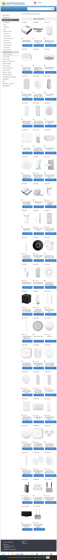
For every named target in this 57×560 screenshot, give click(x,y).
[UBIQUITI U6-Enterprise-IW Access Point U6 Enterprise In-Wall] (26, 144)
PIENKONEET (6, 79)
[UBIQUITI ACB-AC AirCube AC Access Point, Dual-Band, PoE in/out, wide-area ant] (26, 305)
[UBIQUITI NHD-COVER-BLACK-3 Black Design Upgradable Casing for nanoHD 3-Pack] (38, 252)
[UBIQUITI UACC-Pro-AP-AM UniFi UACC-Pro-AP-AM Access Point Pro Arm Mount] (49, 171)
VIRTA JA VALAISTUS (7, 68)
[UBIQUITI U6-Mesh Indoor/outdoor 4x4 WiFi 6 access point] (49, 386)
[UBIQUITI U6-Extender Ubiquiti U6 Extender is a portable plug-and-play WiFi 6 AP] (38, 359)
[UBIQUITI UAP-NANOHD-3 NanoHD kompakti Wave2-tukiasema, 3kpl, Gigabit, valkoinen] (49, 440)
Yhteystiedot (24, 543)
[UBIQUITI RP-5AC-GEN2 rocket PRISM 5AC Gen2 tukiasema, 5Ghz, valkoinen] (49, 413)
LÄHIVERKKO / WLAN (7, 20)
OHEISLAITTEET (6, 17)
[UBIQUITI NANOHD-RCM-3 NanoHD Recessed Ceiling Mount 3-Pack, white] (38, 37)
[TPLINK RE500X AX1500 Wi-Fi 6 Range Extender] (38, 225)
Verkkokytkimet (7, 43)
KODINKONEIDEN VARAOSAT (9, 77)
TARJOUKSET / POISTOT (8, 83)
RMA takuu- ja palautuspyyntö (9, 549)
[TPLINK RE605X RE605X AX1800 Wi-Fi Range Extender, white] (26, 278)
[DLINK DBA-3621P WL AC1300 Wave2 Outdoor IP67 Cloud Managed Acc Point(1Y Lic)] (38, 144)
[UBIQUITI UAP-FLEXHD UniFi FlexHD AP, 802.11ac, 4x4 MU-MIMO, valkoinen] (38, 386)
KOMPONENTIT (6, 15)
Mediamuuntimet (7, 31)
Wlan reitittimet (7, 50)
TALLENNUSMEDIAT (7, 74)
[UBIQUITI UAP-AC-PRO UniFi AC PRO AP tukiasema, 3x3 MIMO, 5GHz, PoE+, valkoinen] (38, 90)
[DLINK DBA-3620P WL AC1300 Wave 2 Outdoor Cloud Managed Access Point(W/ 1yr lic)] (38, 117)
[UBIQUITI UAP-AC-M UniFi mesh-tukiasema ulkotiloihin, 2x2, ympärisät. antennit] (26, 332)
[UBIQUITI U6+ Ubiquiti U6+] (49, 332)
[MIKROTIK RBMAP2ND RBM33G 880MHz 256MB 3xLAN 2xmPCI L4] (26, 37)
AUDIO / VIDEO (6, 59)
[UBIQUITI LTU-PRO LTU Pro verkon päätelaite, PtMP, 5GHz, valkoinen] (26, 386)
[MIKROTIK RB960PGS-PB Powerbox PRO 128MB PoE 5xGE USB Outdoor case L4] (26, 90)
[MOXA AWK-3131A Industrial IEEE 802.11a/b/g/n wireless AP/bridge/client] (26, 494)
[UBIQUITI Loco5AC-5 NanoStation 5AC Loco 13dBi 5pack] (38, 413)
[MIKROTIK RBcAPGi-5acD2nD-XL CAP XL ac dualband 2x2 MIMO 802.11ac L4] (49, 63)
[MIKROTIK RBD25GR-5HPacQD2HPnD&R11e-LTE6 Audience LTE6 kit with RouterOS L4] (49, 90)
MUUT (4, 81)
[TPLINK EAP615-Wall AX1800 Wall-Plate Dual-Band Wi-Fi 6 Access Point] (49, 305)
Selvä (48, 557)
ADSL (4, 24)
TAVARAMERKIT (6, 86)
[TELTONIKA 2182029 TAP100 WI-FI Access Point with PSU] (38, 198)
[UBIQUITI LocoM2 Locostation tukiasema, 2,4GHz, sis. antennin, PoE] (49, 225)
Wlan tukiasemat (7, 52)
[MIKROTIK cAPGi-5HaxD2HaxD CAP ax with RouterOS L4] (38, 332)
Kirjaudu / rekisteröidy (8, 542)
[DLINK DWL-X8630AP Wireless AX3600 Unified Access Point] (49, 144)
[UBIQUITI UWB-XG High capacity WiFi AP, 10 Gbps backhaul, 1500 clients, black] (26, 520)
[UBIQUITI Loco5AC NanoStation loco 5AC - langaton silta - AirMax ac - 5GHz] (49, 37)
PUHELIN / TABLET (7, 72)
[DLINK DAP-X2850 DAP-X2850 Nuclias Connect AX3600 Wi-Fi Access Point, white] (38, 440)
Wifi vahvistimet (7, 45)
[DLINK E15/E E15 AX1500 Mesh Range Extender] (26, 225)
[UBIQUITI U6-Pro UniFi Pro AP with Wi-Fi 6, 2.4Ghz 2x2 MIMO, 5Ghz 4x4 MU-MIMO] (49, 359)
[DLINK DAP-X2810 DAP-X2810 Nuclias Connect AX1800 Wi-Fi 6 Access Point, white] (26, 359)
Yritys (23, 542)
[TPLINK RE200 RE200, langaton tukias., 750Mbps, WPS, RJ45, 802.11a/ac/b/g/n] (38, 171)
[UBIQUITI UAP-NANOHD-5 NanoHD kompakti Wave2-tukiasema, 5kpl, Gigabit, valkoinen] (38, 494)
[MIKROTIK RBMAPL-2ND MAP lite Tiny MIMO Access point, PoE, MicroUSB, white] (26, 198)
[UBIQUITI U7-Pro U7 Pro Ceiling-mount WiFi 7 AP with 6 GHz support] (49, 117)
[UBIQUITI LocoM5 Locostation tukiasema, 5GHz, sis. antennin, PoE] (38, 278)
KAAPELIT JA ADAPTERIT (8, 61)
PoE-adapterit (7, 36)
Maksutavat (5, 544)
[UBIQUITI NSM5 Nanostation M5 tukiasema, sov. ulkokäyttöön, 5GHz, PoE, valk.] (38, 305)
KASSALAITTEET (6, 70)
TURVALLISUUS (6, 66)
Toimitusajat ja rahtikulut (8, 546)
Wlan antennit (6, 47)
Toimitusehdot (6, 547)
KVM (4, 29)
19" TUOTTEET (6, 57)
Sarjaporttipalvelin (8, 38)
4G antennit (6, 22)
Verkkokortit (6, 40)
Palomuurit (6, 34)
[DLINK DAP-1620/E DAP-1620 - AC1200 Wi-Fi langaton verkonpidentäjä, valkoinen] (49, 198)
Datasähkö (6, 27)
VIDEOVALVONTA (7, 63)
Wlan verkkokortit (7, 54)
